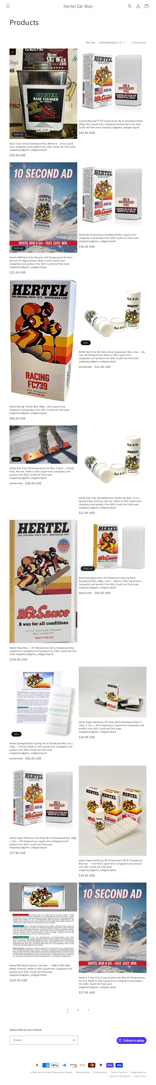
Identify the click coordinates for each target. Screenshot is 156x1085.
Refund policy (82, 1072)
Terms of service (119, 1072)
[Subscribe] (73, 1040)
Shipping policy (139, 1072)
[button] (8, 6)
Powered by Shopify (62, 1072)
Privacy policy (100, 1072)
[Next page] (88, 1010)
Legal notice (140, 1076)
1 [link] (67, 1010)
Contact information (120, 1076)
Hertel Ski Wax (45, 1072)
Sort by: (90, 42)
